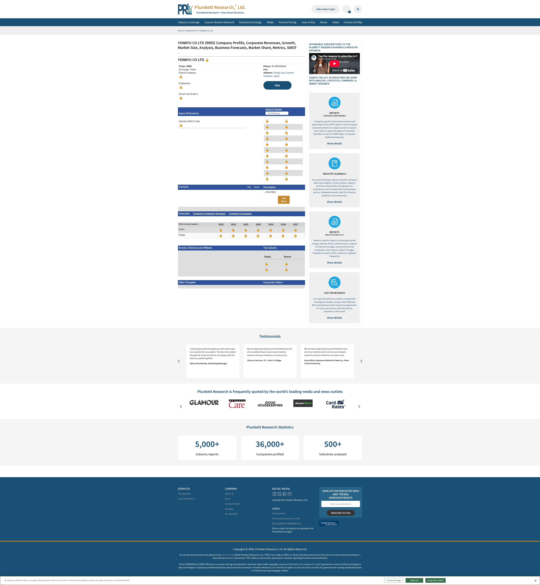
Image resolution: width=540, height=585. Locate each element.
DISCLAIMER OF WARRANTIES (286, 523)
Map (277, 85)
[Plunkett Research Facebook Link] (284, 495)
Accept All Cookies (435, 580)
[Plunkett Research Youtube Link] (289, 495)
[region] (270, 580)
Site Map (229, 508)
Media (270, 22)
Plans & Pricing (287, 22)
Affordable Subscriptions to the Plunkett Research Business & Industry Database (333, 47)
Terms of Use (227, 554)
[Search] (358, 9)
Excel (256, 187)
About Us (229, 493)
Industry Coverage (189, 22)
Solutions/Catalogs (250, 22)
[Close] (535, 581)
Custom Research (186, 498)
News (335, 22)
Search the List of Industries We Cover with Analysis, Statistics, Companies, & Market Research (333, 80)
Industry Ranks (274, 109)
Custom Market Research (219, 22)
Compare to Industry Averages (209, 213)
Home (181, 30)
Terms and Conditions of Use (286, 518)
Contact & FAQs (353, 22)
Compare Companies (240, 213)
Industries (191, 30)
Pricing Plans (184, 493)
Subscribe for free (341, 512)
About (323, 22)
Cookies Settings (393, 580)
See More (283, 199)
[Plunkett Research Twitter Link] (279, 495)
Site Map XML (231, 513)
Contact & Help (232, 503)
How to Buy (308, 22)
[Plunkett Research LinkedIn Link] (274, 495)
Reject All (414, 580)
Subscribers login (325, 9)
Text (249, 187)
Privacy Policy (278, 513)
